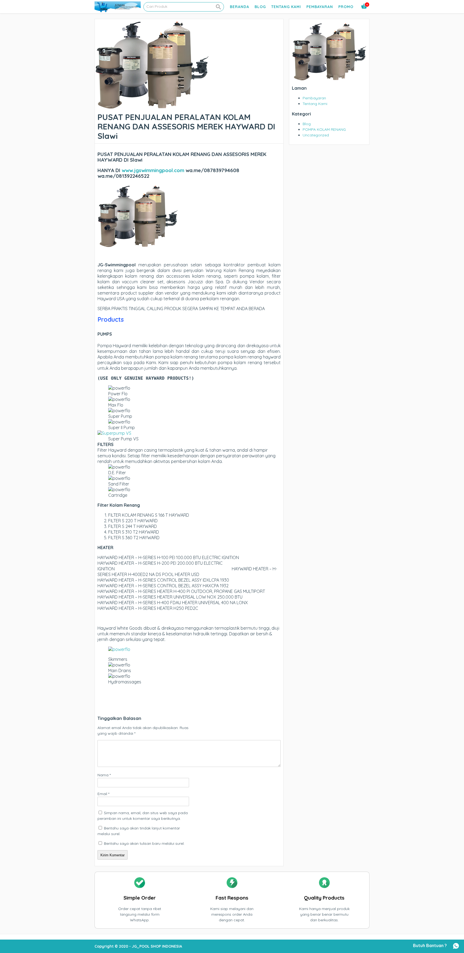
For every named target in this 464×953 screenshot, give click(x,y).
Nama (104, 775)
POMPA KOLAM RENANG (324, 129)
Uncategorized (316, 135)
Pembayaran (319, 6)
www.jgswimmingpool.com (153, 170)
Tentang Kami (286, 6)
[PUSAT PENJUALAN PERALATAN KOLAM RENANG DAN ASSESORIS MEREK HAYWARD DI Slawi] (152, 106)
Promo (345, 6)
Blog (260, 6)
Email (103, 793)
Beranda (239, 6)
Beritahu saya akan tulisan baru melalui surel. (144, 843)
